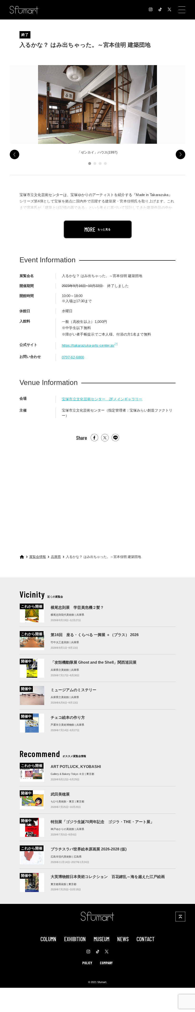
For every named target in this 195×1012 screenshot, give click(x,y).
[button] (89, 163)
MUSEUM (101, 938)
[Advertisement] (98, 492)
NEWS (123, 938)
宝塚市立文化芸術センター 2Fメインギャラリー (102, 399)
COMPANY (106, 963)
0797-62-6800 (73, 357)
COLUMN (48, 938)
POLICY (87, 963)
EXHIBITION (75, 938)
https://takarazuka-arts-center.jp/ (88, 345)
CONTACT (145, 938)
